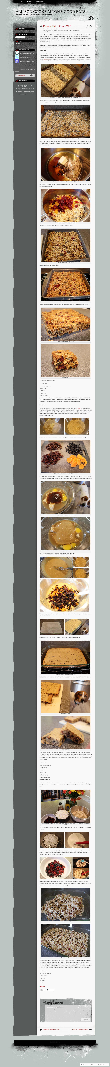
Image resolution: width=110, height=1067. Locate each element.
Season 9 (57, 28)
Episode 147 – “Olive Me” (23, 91)
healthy (78, 30)
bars (52, 30)
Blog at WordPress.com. (55, 1042)
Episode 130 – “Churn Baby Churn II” (51, 1029)
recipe (79, 408)
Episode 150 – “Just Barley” (23, 83)
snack (56, 31)
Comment (85, 1019)
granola (75, 30)
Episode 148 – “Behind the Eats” (24, 88)
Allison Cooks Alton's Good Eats (50, 11)
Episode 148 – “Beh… (31, 57)
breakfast (55, 30)
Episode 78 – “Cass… (32, 69)
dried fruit (66, 30)
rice (53, 31)
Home (22, 1)
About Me (29, 1)
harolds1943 (22, 61)
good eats (71, 30)
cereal (59, 30)
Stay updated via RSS (79, 15)
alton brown (48, 30)
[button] (52, 426)
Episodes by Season (39, 1)
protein (50, 31)
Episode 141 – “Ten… (30, 53)
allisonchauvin (22, 57)
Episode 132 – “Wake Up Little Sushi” (80, 1029)
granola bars (47, 59)
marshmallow (46, 31)
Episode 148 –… (23, 69)
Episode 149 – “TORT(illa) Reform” (25, 85)
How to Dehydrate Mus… (25, 64)
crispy (62, 30)
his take (60, 783)
